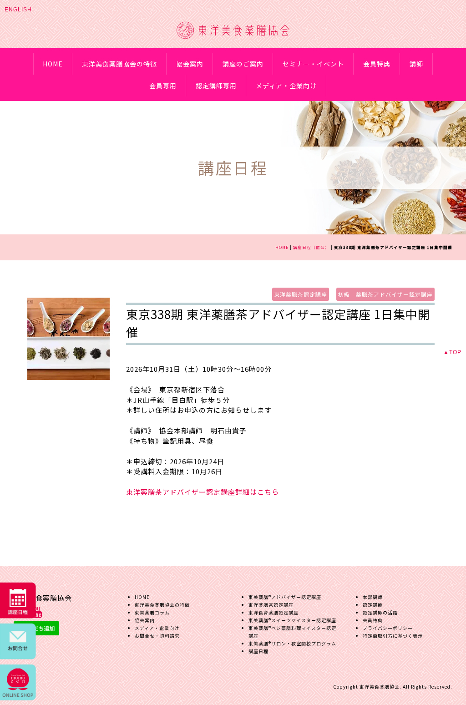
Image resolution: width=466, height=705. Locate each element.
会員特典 (376, 63)
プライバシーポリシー (388, 627)
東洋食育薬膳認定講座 (273, 612)
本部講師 (373, 596)
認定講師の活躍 (380, 612)
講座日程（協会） (311, 247)
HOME (53, 63)
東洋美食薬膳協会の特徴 (119, 63)
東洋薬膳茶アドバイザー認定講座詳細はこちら (202, 492)
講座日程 (258, 651)
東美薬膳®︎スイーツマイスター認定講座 (292, 620)
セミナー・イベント (313, 63)
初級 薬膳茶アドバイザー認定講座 (385, 294)
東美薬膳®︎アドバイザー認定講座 (284, 596)
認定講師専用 (216, 85)
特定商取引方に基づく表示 (393, 635)
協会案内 (189, 63)
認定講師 (373, 604)
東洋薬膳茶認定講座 (300, 294)
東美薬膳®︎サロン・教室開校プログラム (292, 643)
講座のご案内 (243, 63)
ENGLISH (18, 9)
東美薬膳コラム (152, 612)
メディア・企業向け (286, 85)
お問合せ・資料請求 (157, 635)
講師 (416, 63)
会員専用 (163, 85)
